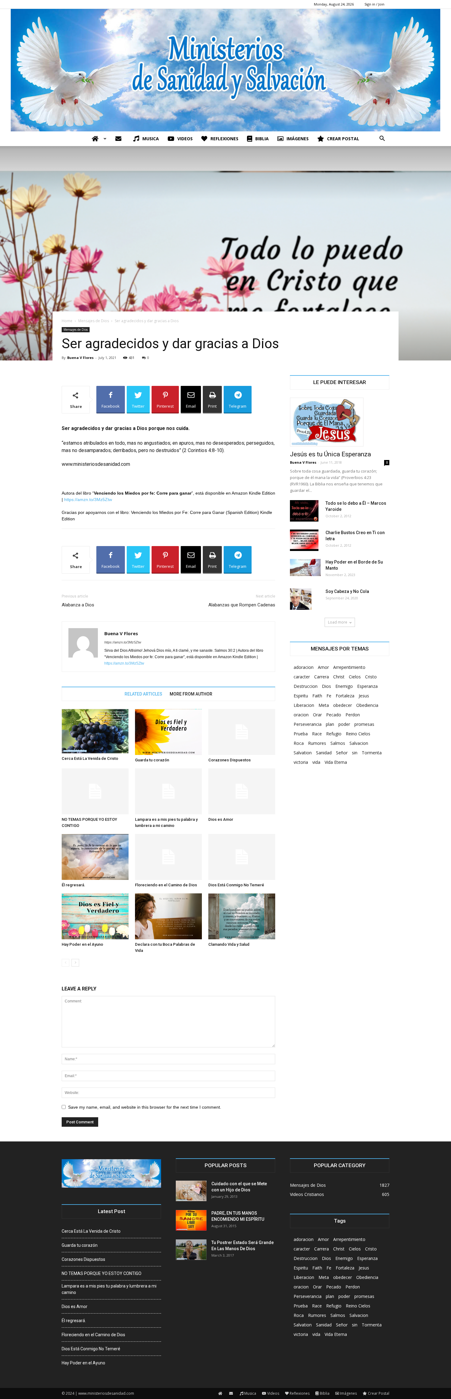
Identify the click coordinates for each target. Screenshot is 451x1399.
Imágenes (298, 138)
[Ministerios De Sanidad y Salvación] (225, 70)
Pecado (333, 715)
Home (67, 320)
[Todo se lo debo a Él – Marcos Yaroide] (304, 511)
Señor (342, 753)
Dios (326, 686)
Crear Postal (343, 138)
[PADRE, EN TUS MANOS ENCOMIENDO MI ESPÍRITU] (191, 1220)
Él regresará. (73, 885)
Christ (339, 677)
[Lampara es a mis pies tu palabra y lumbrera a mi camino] (168, 791)
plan (330, 724)
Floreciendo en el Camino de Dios (166, 885)
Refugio (333, 734)
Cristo (371, 677)
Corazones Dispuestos (229, 760)
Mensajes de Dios (93, 320)
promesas (364, 724)
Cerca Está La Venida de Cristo (90, 758)
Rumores (317, 743)
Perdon (352, 715)
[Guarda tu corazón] (168, 732)
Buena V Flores (80, 357)
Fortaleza (345, 696)
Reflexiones (224, 138)
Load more (337, 622)
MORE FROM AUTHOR (191, 694)
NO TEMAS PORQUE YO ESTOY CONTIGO (101, 1273)
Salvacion (358, 743)
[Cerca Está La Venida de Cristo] (95, 731)
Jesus (364, 696)
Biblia (262, 138)
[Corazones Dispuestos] (241, 732)
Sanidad (324, 753)
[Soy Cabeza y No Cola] (300, 599)
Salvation (303, 753)
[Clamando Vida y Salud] (241, 916)
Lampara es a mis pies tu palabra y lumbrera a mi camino (109, 1289)
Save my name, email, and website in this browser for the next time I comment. (144, 1107)
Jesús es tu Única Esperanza (330, 454)
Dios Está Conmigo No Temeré (236, 885)
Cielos (355, 677)
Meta (323, 705)
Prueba (301, 734)
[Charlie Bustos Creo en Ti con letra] (304, 540)
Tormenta (372, 753)
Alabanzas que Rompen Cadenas (241, 605)
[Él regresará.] (95, 857)
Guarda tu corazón (152, 760)
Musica (150, 138)
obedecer (342, 705)
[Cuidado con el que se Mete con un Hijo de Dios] (191, 1191)
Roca (299, 743)
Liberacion (304, 705)
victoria (301, 762)
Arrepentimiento (349, 667)
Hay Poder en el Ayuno (82, 944)
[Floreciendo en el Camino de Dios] (168, 857)
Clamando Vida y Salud (228, 944)
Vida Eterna (336, 762)
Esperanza (367, 686)
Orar (317, 715)
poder (344, 724)
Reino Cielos (358, 734)
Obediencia (367, 705)
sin (354, 753)
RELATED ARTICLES (143, 694)
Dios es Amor (220, 819)
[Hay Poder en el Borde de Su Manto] (305, 567)
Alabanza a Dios (78, 605)
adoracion (304, 667)
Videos (185, 138)
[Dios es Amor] (241, 791)
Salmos (337, 743)
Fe (328, 696)
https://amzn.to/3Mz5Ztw (88, 499)
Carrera (321, 677)
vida (316, 762)
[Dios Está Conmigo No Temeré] (241, 857)
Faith (317, 696)
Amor (323, 667)
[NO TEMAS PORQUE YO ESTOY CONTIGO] (95, 791)
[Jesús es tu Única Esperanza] (339, 422)
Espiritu (301, 696)
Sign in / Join (374, 4)
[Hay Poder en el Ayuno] (95, 916)
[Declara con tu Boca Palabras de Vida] (168, 916)
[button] (382, 139)
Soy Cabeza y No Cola (347, 591)
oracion (301, 715)
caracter (302, 677)
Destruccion (306, 686)
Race (317, 734)
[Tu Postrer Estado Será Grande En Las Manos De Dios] (191, 1249)
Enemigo (344, 686)
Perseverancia (308, 724)
